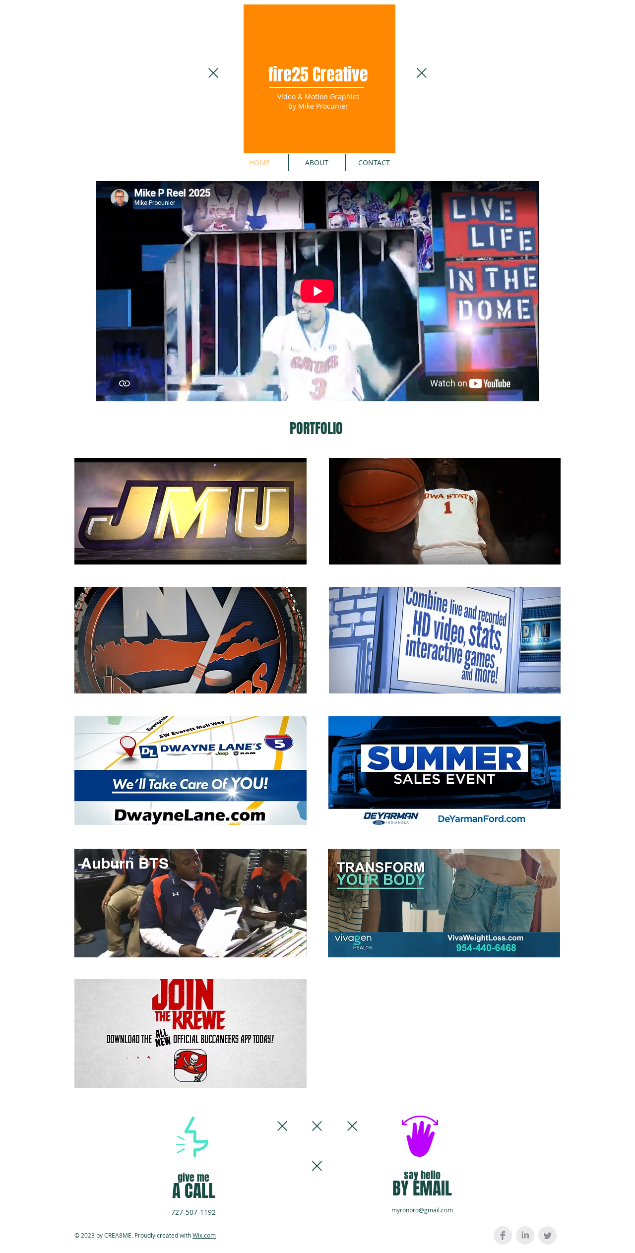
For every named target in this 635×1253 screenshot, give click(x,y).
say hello (422, 1175)
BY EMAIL (422, 1188)
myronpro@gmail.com (422, 1210)
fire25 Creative (318, 74)
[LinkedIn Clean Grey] (525, 1235)
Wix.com (204, 1235)
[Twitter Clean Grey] (547, 1235)
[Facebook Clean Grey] (503, 1235)
